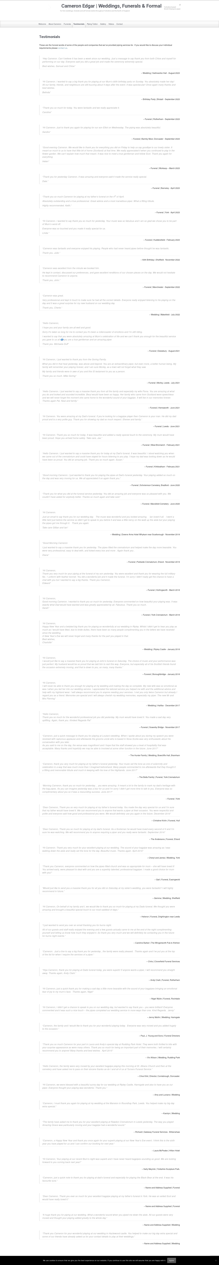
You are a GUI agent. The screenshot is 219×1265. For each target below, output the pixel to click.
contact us (62, 47)
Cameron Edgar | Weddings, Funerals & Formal (111, 6)
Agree (171, 1260)
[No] (216, 1260)
